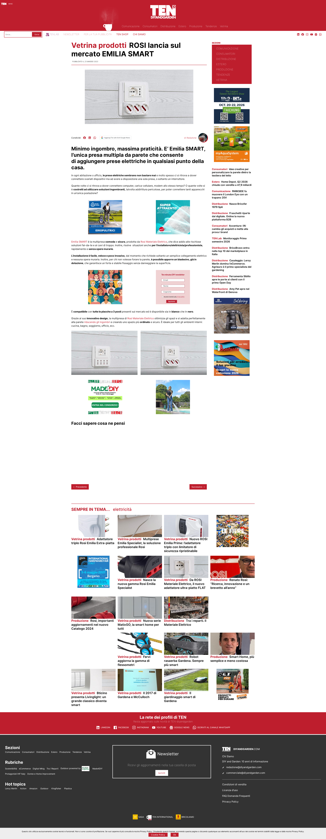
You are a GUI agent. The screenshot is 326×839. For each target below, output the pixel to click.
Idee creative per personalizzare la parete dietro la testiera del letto (231, 172)
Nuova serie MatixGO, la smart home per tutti (139, 624)
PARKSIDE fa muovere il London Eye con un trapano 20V (230, 194)
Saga (141, 817)
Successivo (197, 487)
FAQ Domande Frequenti (236, 795)
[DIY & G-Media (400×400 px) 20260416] (232, 123)
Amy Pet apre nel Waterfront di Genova (230, 290)
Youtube (161, 727)
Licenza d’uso (230, 790)
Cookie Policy (158, 834)
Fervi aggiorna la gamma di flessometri (134, 661)
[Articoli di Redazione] (202, 141)
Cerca (37, 34)
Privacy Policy (230, 801)
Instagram (143, 727)
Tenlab (54, 34)
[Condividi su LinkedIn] (89, 137)
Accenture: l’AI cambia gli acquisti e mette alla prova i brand (230, 229)
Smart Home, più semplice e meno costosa (232, 659)
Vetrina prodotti (99, 45)
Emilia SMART (79, 241)
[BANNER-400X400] (232, 375)
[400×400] (173, 413)
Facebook (123, 727)
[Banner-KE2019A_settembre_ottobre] (232, 332)
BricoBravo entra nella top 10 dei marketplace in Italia (230, 251)
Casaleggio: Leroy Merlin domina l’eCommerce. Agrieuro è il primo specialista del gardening (231, 265)
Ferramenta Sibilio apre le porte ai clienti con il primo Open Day (231, 279)
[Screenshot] (173, 303)
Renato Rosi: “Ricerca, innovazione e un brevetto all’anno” (229, 584)
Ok (174, 834)
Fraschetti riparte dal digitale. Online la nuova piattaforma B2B (231, 216)
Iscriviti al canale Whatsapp (213, 727)
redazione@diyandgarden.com (244, 767)
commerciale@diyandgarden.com (245, 772)
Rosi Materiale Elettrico (154, 241)
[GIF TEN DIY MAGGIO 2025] (105, 233)
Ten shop (122, 34)
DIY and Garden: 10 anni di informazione (245, 761)
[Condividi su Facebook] (84, 137)
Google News (181, 727)
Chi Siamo (228, 756)
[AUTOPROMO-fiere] (232, 546)
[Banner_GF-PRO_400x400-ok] (232, 700)
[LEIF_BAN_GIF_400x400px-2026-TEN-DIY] (173, 233)
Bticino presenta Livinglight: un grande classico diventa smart (89, 699)
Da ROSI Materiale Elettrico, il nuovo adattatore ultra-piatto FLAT (185, 584)
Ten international (162, 817)
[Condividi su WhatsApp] (94, 137)
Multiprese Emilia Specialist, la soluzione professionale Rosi (139, 543)
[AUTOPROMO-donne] (105, 303)
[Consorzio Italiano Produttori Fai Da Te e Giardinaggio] (105, 413)
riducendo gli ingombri (97, 322)
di (190, 137)
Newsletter (71, 34)
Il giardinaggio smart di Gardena (179, 697)
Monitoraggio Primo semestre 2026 (229, 240)
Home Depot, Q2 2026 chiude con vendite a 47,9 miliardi (232, 183)
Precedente (81, 487)
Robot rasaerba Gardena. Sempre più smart (184, 661)
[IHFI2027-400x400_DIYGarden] (93, 587)
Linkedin (105, 727)
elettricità (122, 509)
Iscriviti (161, 773)
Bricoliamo (187, 817)
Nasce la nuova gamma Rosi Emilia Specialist (137, 584)
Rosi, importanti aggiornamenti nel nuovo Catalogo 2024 (92, 624)
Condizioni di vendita (234, 784)
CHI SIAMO (139, 34)
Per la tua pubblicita (98, 34)
